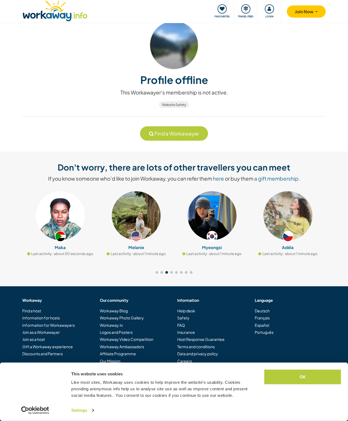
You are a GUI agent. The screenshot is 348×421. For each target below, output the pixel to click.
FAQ (181, 325)
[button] (157, 272)
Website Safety (174, 105)
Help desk (186, 310)
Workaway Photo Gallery (122, 317)
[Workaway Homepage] (55, 10)
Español (262, 325)
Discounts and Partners (42, 353)
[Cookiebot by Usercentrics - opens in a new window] (35, 410)
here (218, 178)
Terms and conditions (196, 346)
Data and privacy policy (197, 353)
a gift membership (276, 178)
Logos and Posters (116, 332)
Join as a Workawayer (41, 332)
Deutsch (262, 310)
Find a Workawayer (176, 133)
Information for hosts (41, 317)
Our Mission (110, 361)
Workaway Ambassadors (122, 346)
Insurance (186, 332)
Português (264, 332)
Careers (184, 361)
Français (262, 317)
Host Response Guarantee (201, 339)
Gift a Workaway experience (47, 346)
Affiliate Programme (118, 353)
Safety (183, 317)
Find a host (31, 310)
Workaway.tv (111, 325)
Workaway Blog (114, 310)
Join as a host (33, 339)
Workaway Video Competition (126, 339)
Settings (79, 410)
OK (303, 377)
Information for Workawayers (48, 325)
